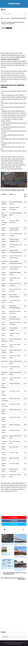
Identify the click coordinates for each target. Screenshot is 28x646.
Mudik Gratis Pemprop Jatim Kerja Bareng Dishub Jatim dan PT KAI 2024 (20, 569)
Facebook (14, 520)
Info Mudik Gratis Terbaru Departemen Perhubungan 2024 (20, 544)
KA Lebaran (7, 18)
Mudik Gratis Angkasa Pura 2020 (7, 569)
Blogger (19, 643)
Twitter (14, 524)
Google (15, 517)
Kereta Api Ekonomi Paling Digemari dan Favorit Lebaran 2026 (7, 554)
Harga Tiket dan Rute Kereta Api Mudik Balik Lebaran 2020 (7, 544)
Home (2, 18)
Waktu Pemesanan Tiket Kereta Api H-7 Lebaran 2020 (20, 556)
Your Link (9, 643)
